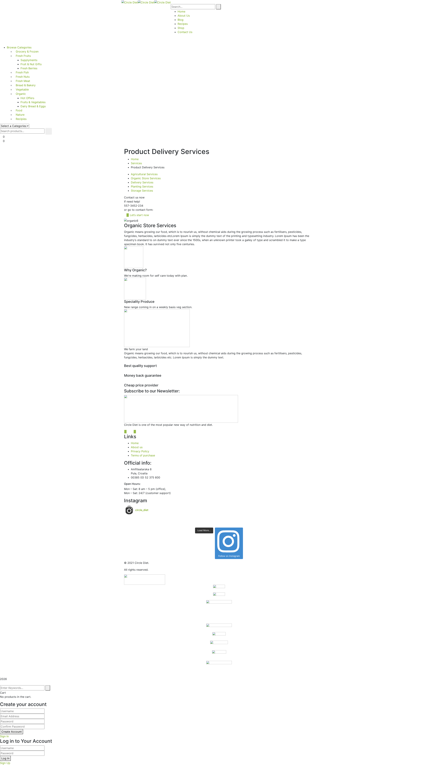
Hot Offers (27, 98)
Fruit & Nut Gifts (31, 64)
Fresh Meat (23, 81)
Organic (21, 93)
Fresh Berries (29, 68)
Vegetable (22, 89)
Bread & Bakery (26, 85)
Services (136, 163)
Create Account (11, 731)
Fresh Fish (22, 72)
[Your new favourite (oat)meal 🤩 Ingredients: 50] (172, 519)
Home (135, 159)
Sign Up (5, 763)
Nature (20, 114)
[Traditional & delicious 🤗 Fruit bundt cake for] (172, 523)
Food (19, 110)
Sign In (4, 736)
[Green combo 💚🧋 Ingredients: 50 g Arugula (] (266, 519)
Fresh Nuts (23, 76)
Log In (5, 758)
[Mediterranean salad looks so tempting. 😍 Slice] (266, 523)
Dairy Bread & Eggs (33, 106)
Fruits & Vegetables (33, 102)
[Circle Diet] (129, 2)
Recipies (21, 119)
